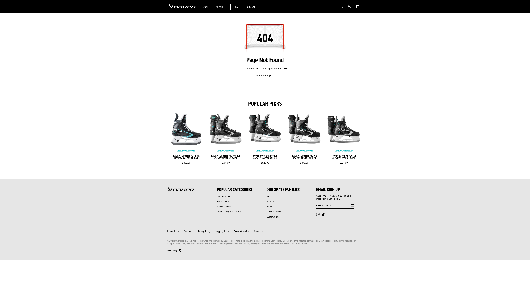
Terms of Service (241, 231)
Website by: (172, 250)
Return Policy (173, 231)
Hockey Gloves (224, 206)
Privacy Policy (204, 231)
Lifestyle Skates (274, 212)
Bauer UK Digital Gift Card (229, 212)
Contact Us (258, 231)
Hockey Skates (224, 201)
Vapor (269, 196)
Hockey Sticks (223, 196)
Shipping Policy (222, 231)
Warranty (188, 231)
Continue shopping (265, 75)
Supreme (271, 201)
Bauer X (270, 206)
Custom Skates (274, 217)
